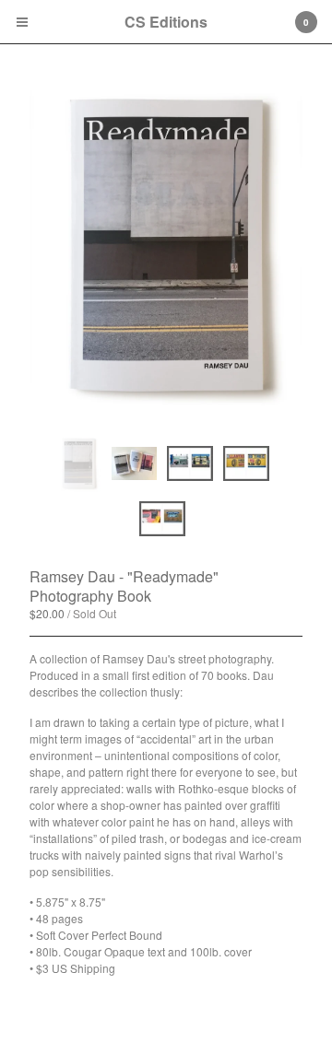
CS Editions (166, 21)
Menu (22, 22)
